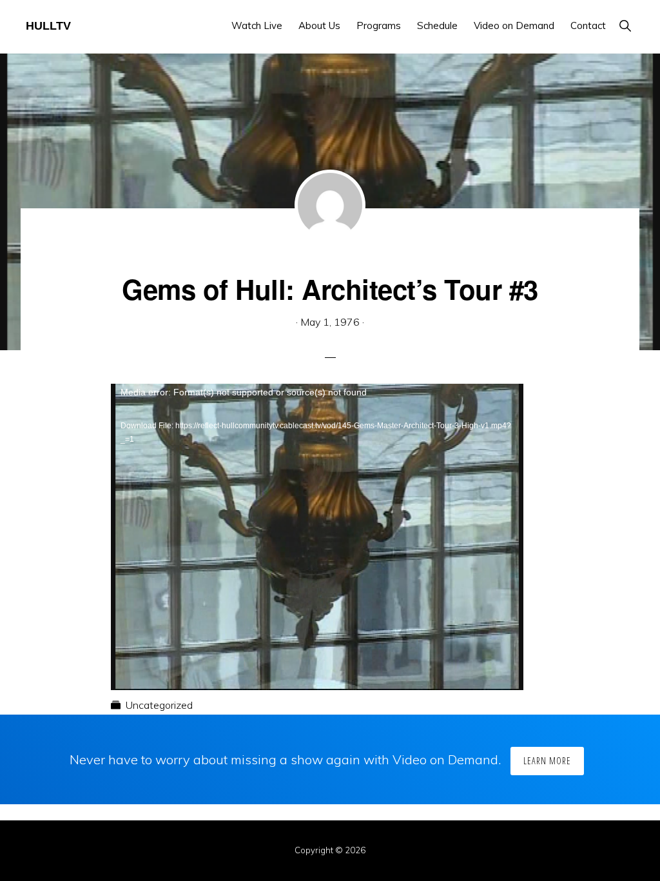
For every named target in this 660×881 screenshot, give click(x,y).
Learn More (547, 761)
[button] (625, 25)
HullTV (48, 25)
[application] (317, 500)
